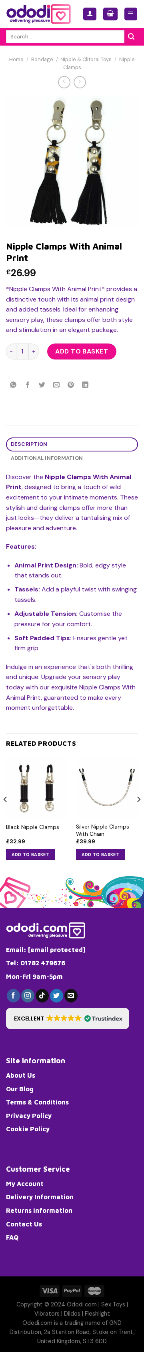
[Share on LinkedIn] (85, 385)
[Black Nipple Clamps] (37, 788)
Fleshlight (97, 1313)
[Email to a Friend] (56, 385)
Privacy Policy (29, 1115)
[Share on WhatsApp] (13, 385)
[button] (67, 1018)
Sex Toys (113, 1304)
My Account (25, 1183)
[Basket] (110, 14)
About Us (20, 1075)
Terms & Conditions (37, 1102)
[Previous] (6, 815)
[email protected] (57, 949)
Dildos (72, 1313)
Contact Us (24, 1224)
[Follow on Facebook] (13, 996)
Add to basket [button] (30, 854)
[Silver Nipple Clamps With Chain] (107, 788)
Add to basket (81, 351)
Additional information (47, 458)
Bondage (42, 59)
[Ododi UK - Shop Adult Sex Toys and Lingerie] (38, 14)
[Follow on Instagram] (27, 996)
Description (29, 444)
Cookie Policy (28, 1128)
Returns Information (39, 1210)
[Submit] (131, 37)
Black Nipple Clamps (32, 827)
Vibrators (47, 1313)
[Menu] (131, 14)
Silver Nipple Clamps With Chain (102, 830)
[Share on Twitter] (42, 385)
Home (16, 59)
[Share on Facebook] (27, 385)
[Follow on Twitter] (56, 996)
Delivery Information (40, 1196)
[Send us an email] (71, 996)
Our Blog (20, 1088)
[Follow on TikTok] (42, 996)
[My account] (89, 14)
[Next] (138, 815)
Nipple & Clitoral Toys (86, 59)
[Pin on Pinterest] (71, 385)
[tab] (72, 444)
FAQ (12, 1237)
